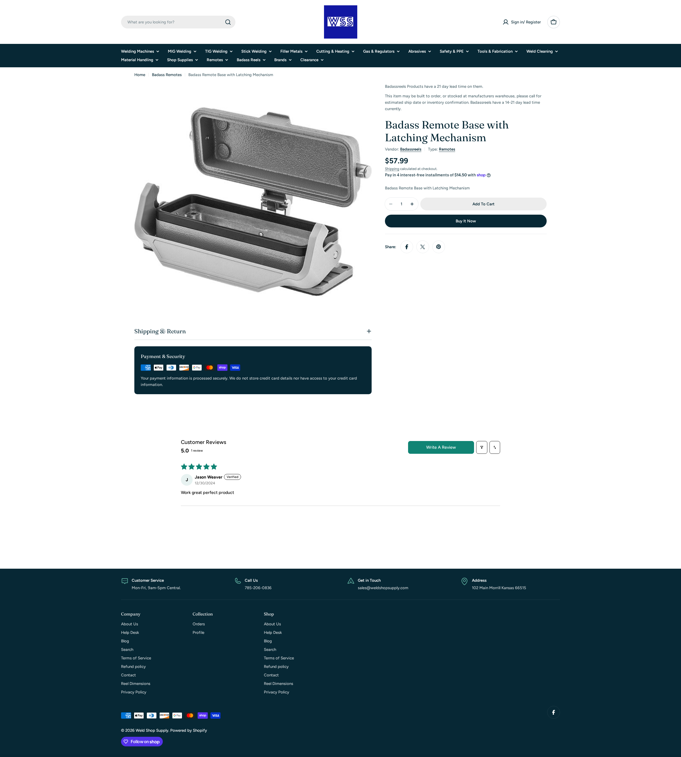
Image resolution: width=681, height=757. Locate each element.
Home (139, 74)
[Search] (228, 22)
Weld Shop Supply (152, 730)
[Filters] (481, 447)
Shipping (392, 169)
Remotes (447, 149)
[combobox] (178, 22)
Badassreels (410, 149)
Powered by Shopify (188, 730)
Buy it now (466, 221)
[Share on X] (422, 246)
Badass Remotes (167, 74)
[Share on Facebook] (406, 246)
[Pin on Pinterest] (438, 246)
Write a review (441, 447)
